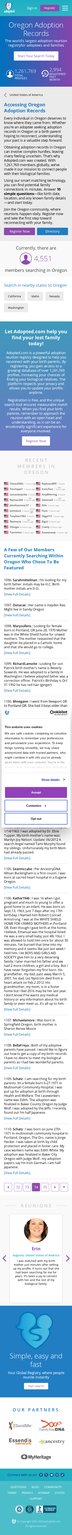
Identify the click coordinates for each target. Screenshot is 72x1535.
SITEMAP (44, 1493)
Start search (36, 1386)
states (60, 1493)
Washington (16, 308)
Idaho (35, 296)
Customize (33, 805)
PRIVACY (27, 1493)
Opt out (36, 818)
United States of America (26, 95)
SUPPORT (36, 1498)
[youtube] (52, 1475)
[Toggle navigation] (65, 8)
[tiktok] (62, 1475)
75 (45, 1187)
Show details (50, 779)
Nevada (54, 296)
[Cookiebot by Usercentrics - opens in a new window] (50, 712)
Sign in (32, 8)
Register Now (20, 231)
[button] (4, 1258)
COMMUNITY (53, 1487)
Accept (36, 792)
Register (49, 8)
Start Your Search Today (36, 56)
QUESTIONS (18, 1487)
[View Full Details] (17, 594)
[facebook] (41, 1475)
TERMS (12, 1493)
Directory (52, 231)
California (14, 296)
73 (27, 1187)
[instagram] (57, 1475)
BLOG (35, 1487)
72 (18, 1187)
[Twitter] (46, 1475)
